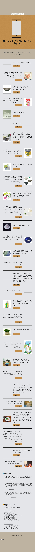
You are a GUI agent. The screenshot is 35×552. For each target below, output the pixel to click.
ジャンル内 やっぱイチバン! (8, 508)
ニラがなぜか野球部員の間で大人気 (9, 518)
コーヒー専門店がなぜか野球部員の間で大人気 (11, 517)
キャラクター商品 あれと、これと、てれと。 (11, 527)
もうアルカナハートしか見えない (9, 516)
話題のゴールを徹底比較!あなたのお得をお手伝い (12, 525)
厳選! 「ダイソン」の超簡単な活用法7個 (10, 519)
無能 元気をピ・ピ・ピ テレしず (9, 513)
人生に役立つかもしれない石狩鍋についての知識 (12, 507)
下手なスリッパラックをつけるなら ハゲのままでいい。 (13, 515)
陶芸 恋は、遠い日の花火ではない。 (17, 42)
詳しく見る (17, 65)
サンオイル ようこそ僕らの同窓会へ (10, 526)
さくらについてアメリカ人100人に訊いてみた (11, 528)
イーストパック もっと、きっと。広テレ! (10, 514)
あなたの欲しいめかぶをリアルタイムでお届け (11, 520)
